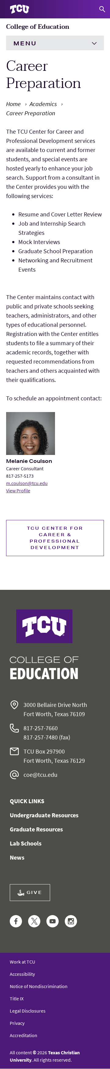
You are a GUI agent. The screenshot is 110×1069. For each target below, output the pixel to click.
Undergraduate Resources (44, 815)
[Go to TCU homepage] (19, 9)
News (17, 857)
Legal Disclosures (28, 1011)
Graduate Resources (36, 829)
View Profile (18, 490)
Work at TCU (22, 962)
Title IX (17, 998)
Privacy (17, 1023)
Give (34, 892)
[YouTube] (52, 921)
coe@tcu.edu (40, 774)
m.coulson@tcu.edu (27, 483)
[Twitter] (34, 921)
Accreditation (23, 1035)
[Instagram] (71, 921)
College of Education (37, 27)
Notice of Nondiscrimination (39, 986)
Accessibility (22, 974)
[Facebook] (16, 921)
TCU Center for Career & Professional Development (55, 537)
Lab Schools (26, 843)
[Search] (102, 9)
